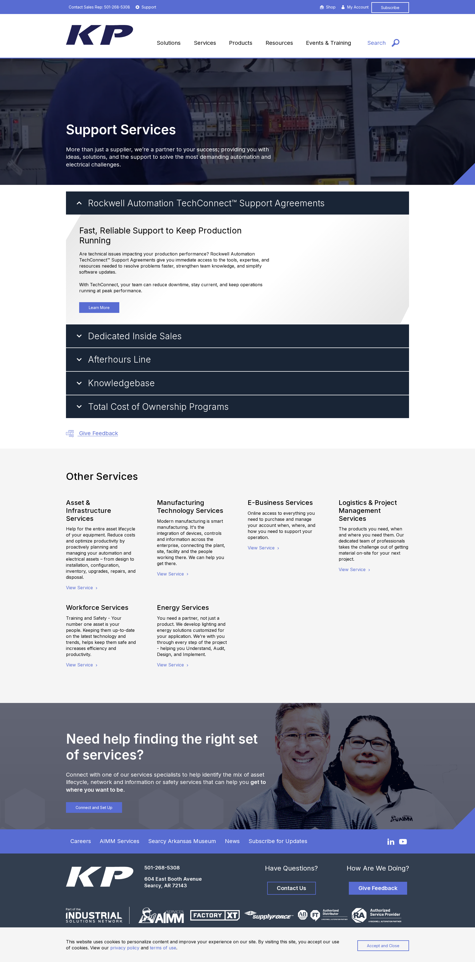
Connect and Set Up (94, 807)
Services (205, 43)
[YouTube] (403, 842)
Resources (279, 43)
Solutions (169, 43)
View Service (80, 587)
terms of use (163, 947)
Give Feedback (98, 433)
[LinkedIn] (391, 841)
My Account (358, 7)
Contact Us (291, 888)
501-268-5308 (162, 868)
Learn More (99, 307)
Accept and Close (383, 945)
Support (149, 7)
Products (240, 43)
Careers (80, 841)
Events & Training (328, 43)
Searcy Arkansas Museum (182, 841)
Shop (331, 7)
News (232, 841)
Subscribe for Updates (277, 841)
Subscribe (390, 7)
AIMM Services (119, 841)
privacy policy (124, 947)
